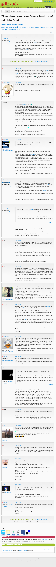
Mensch (48, 306)
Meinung (25, 390)
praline (47, 27)
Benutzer (13, 11)
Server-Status (35, 561)
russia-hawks (7, 82)
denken (3, 27)
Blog (46, 559)
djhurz (5, 458)
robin (5, 425)
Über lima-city (41, 559)
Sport (49, 71)
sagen (6, 29)
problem (51, 27)
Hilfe (52, 7)
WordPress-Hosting (28, 7)
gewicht (24, 27)
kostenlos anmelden (40, 61)
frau (11, 27)
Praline (37, 466)
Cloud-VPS (41, 7)
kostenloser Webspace (7, 7)
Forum (7, 11)
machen (32, 27)
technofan (6, 285)
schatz (10, 29)
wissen (20, 29)
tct (4, 484)
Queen (31, 209)
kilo (29, 27)
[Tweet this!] (3, 535)
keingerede (6, 336)
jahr (27, 27)
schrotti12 (6, 139)
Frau (27, 49)
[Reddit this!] (18, 535)
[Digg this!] (8, 535)
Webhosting (5, 559)
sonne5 (5, 502)
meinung (36, 27)
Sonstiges (14, 24)
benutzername (7, 179)
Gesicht (24, 74)
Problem (24, 104)
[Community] (4, 10)
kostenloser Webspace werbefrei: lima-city (14, 4)
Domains (36, 7)
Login (44, 1)
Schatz (27, 217)
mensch (40, 27)
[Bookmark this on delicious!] (28, 535)
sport (13, 29)
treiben (17, 29)
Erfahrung (32, 154)
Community (47, 7)
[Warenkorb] (54, 6)
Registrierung (50, 1)
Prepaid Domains (23, 550)
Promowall (19, 11)
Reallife (21, 24)
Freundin (35, 42)
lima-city (3, 24)
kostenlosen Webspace (7, 41)
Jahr (26, 319)
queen (2, 29)
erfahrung (7, 27)
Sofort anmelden (45, 539)
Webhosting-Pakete (17, 7)
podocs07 (6, 356)
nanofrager (6, 38)
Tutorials (25, 11)
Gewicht (32, 166)
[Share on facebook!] (23, 535)
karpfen (5, 367)
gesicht (21, 27)
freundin (16, 27)
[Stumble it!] (13, 535)
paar (44, 27)
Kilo (24, 307)
